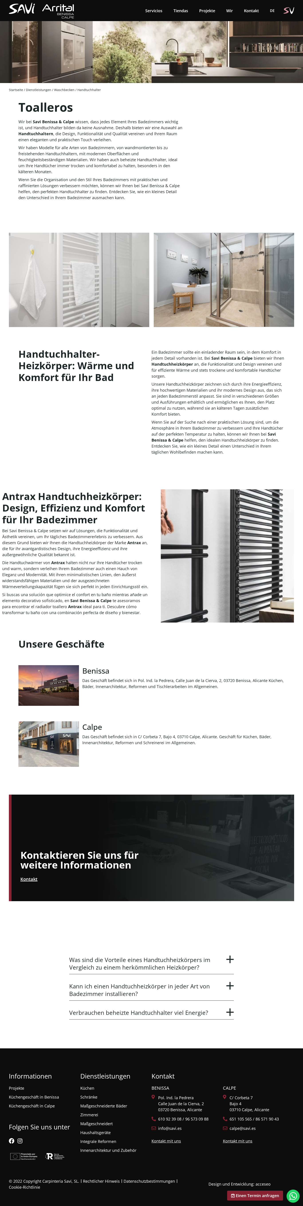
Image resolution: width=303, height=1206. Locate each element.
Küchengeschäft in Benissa (34, 1097)
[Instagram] (20, 1141)
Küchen (87, 1088)
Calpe (92, 727)
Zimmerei (89, 1114)
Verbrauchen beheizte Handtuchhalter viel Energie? (138, 1013)
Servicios (153, 10)
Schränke (88, 1097)
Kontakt (251, 10)
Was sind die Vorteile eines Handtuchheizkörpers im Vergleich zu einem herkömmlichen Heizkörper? (139, 963)
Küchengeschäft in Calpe (32, 1106)
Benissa (95, 671)
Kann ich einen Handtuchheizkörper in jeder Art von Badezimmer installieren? (139, 990)
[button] (151, 961)
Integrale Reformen (98, 1141)
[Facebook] (11, 1141)
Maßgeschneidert (96, 1123)
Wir (229, 10)
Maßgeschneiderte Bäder (103, 1106)
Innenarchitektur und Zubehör (108, 1150)
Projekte (207, 10)
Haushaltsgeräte (95, 1132)
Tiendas (180, 10)
